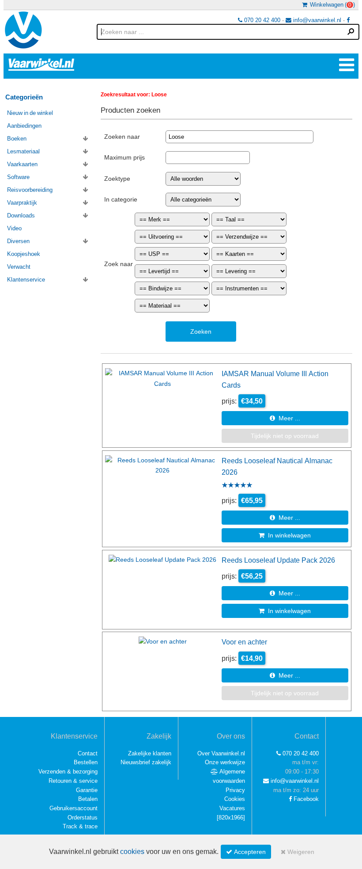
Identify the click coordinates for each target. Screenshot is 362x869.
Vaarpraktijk (22, 203)
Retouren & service (73, 781)
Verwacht (18, 267)
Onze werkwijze (225, 762)
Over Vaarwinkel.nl (221, 753)
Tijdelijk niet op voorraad (285, 436)
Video (14, 228)
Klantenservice (26, 279)
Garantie (87, 790)
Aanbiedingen (24, 126)
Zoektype (117, 178)
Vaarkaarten (22, 164)
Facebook (305, 799)
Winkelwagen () (331, 5)
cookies (132, 851)
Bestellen (86, 762)
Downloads (21, 215)
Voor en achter (244, 641)
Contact (88, 753)
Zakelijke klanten (149, 753)
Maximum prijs (124, 157)
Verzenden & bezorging (68, 771)
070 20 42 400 (261, 20)
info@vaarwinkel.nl (316, 20)
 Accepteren (246, 852)
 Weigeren (297, 852)
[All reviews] (237, 485)
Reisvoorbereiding (30, 190)
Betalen (88, 799)
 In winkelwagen (285, 535)
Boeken (16, 138)
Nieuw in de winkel (30, 113)
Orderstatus (83, 817)
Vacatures (232, 808)
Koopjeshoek (23, 254)
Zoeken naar (122, 136)
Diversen (18, 241)
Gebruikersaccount (73, 808)
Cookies (234, 799)
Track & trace (80, 826)
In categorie (120, 199)
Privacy (235, 790)
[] (231, 817)
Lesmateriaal (23, 151)
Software (18, 177)
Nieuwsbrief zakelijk (146, 762)
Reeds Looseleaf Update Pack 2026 (278, 560)
